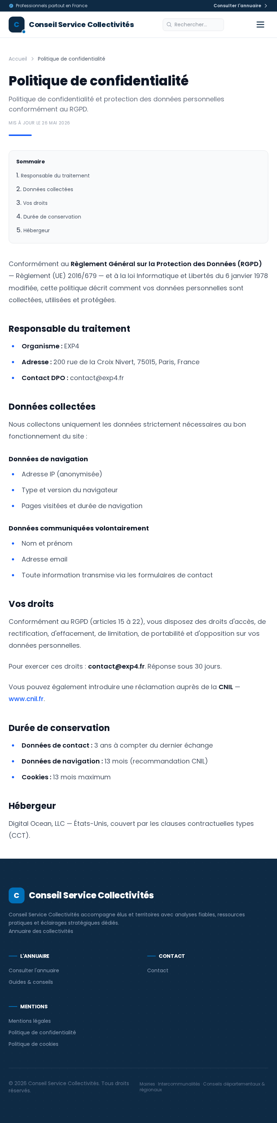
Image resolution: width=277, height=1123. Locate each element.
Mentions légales (30, 1021)
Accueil (18, 58)
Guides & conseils (31, 982)
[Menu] (260, 24)
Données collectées (48, 189)
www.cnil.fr (26, 698)
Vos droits (35, 203)
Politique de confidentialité (42, 1032)
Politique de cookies (33, 1044)
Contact (157, 970)
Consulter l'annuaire (34, 970)
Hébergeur (36, 230)
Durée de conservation (52, 216)
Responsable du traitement (55, 175)
